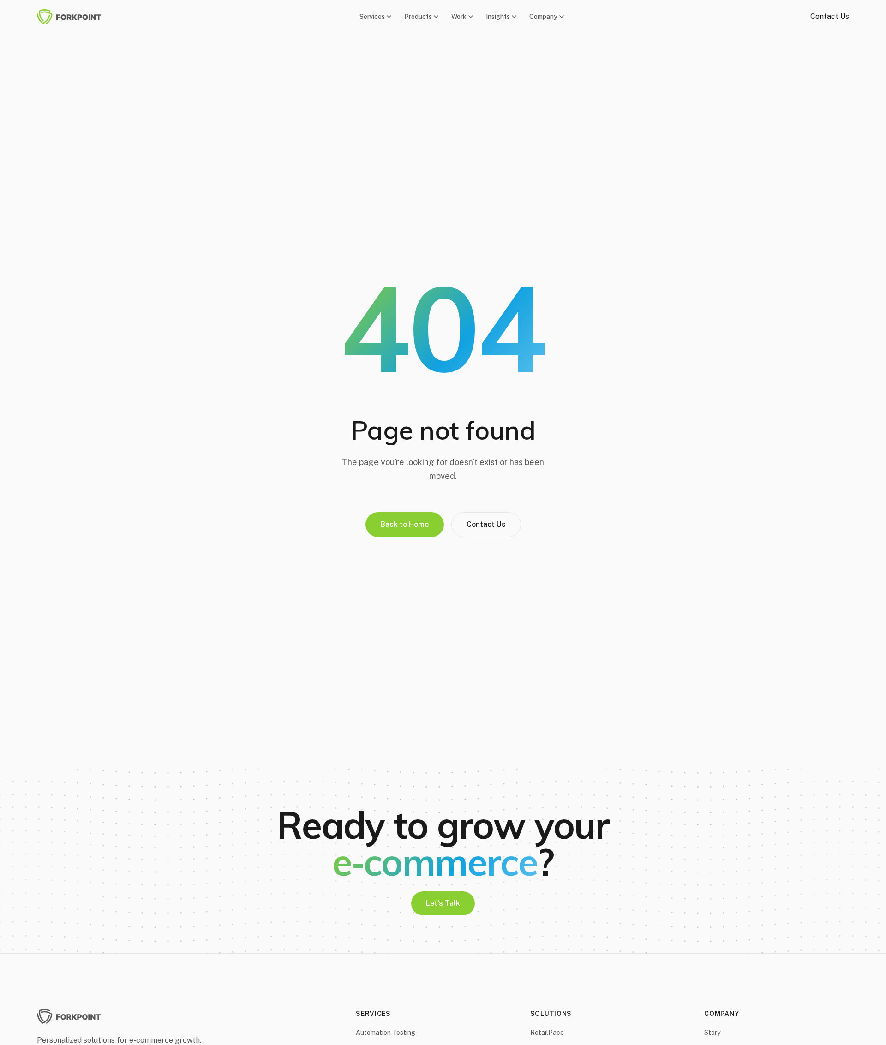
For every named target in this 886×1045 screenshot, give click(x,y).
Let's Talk (443, 903)
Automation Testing (385, 1032)
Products (418, 16)
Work (459, 16)
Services (372, 16)
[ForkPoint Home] (75, 16)
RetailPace (547, 1032)
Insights (498, 16)
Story (712, 1032)
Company (543, 16)
